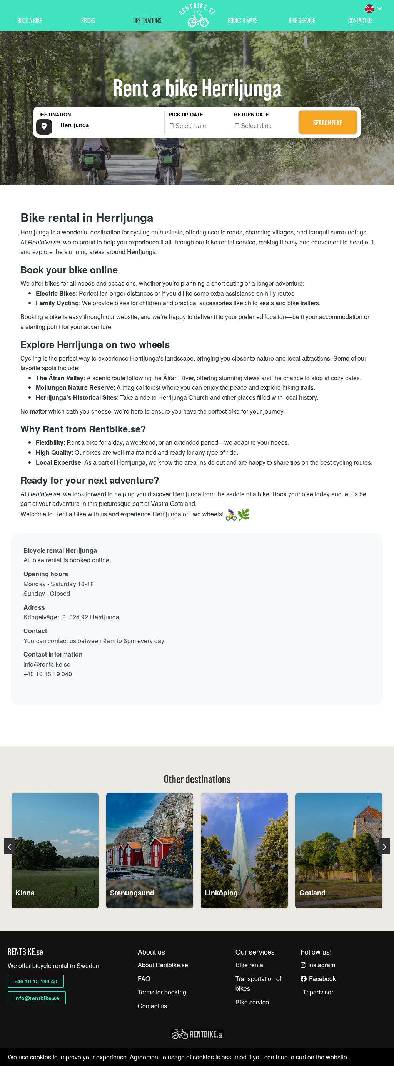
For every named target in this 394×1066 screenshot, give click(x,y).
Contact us (152, 1005)
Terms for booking (162, 992)
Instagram (321, 964)
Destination (54, 114)
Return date (251, 114)
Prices (88, 21)
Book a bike (29, 21)
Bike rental (250, 964)
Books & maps (243, 21)
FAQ (144, 978)
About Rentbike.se (163, 964)
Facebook (322, 978)
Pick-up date (186, 114)
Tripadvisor (318, 992)
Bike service (302, 21)
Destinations (147, 21)
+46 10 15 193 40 (35, 981)
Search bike (327, 122)
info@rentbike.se (47, 664)
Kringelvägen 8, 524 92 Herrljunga (71, 616)
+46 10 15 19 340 (47, 673)
